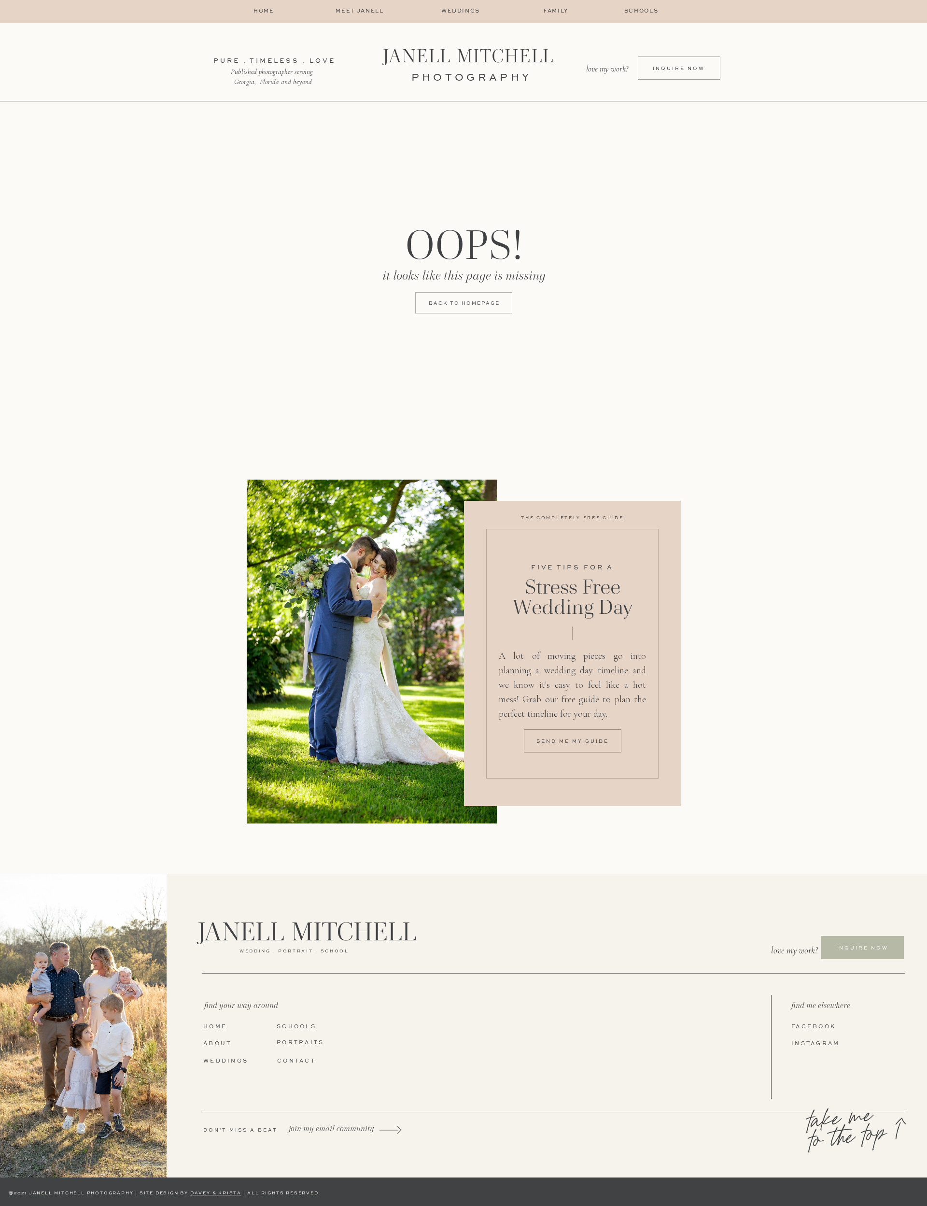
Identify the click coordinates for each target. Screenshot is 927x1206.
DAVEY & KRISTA (215, 1193)
